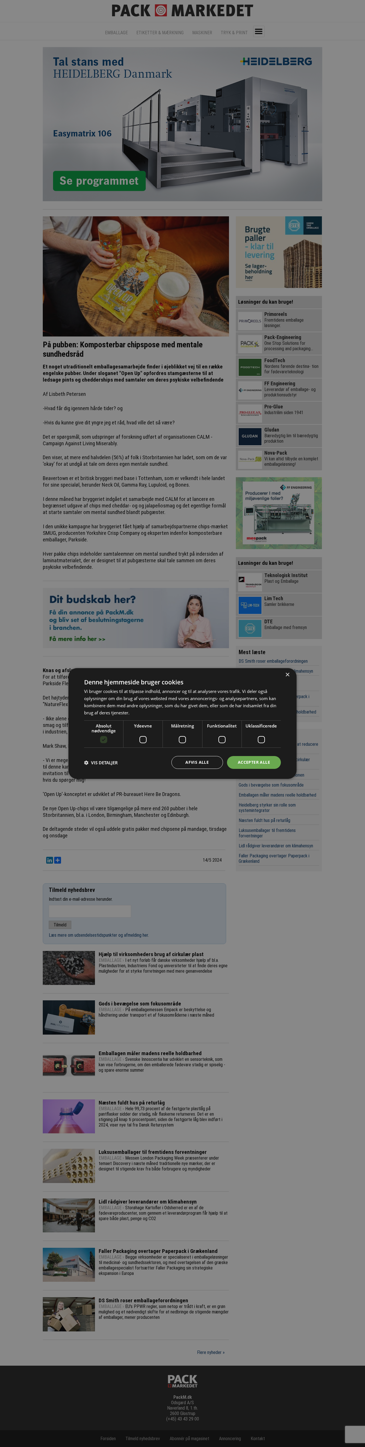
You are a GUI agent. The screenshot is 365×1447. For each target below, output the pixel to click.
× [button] (287, 675)
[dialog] (182, 723)
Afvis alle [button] (197, 762)
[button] (101, 762)
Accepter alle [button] (254, 762)
